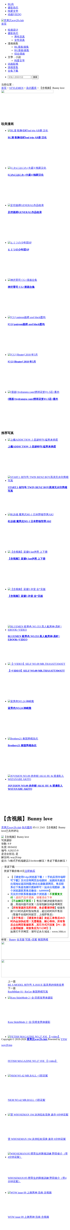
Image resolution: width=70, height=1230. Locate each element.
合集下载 (13, 70)
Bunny (12, 939)
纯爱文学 (13, 11)
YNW (64, 1039)
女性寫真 (19, 40)
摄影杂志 (13, 7)
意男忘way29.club (11, 827)
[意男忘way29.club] (12, 20)
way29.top (6, 1045)
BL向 (11, 4)
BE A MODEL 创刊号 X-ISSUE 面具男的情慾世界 (36, 984)
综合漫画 (19, 53)
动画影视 (13, 64)
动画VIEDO (14, 14)
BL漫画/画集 (21, 46)
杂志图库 (31, 88)
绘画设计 (13, 29)
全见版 (21, 939)
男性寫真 (19, 36)
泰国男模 (43, 939)
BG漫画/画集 (21, 50)
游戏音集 (13, 67)
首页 (4, 23)
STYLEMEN (16, 88)
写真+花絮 (31, 939)
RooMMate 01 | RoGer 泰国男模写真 (28, 991)
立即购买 (30, 871)
